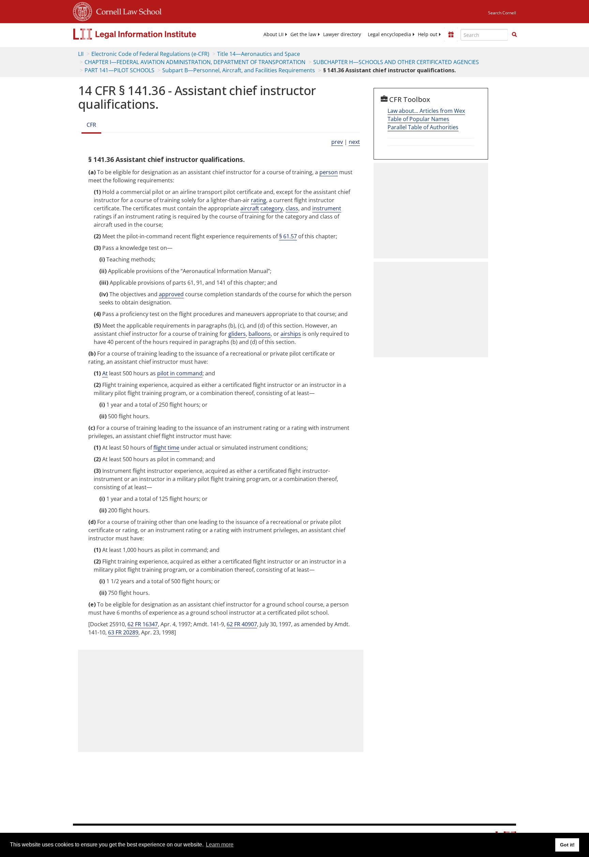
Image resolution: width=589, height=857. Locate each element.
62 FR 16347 (142, 624)
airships (291, 333)
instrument (326, 208)
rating (258, 200)
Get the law (303, 34)
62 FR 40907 (242, 624)
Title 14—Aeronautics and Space (258, 54)
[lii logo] (149, 34)
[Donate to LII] (451, 34)
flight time (166, 447)
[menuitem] (273, 34)
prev (337, 142)
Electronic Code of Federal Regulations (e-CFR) (150, 54)
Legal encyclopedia (389, 34)
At (105, 373)
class (292, 208)
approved (171, 294)
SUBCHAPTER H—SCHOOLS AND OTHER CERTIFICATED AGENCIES (396, 62)
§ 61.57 (288, 236)
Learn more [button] (219, 844)
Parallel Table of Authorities (423, 127)
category (271, 208)
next (354, 142)
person (328, 172)
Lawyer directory (342, 34)
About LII (273, 34)
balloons (259, 333)
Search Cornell (502, 13)
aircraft (249, 208)
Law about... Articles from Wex (426, 111)
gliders (237, 333)
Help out (427, 34)
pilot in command (179, 373)
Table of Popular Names (418, 119)
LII (81, 54)
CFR (91, 125)
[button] (514, 34)
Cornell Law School (127, 10)
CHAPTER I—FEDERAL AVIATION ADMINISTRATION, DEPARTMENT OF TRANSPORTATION (195, 62)
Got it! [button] (567, 844)
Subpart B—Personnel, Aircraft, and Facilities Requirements (238, 70)
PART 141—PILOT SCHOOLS (119, 70)
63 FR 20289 (123, 632)
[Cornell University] (82, 10)
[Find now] (514, 34)
